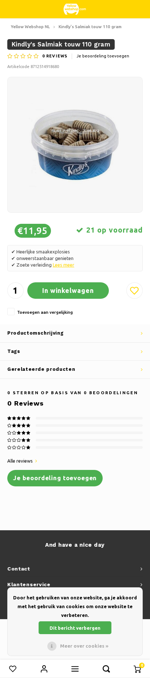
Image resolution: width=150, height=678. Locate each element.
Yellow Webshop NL (30, 26)
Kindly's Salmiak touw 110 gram (90, 26)
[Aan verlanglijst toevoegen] (134, 290)
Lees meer (63, 264)
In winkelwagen (68, 290)
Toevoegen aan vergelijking (45, 312)
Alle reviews (20, 460)
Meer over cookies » (84, 645)
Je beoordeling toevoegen (102, 56)
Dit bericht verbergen (75, 627)
